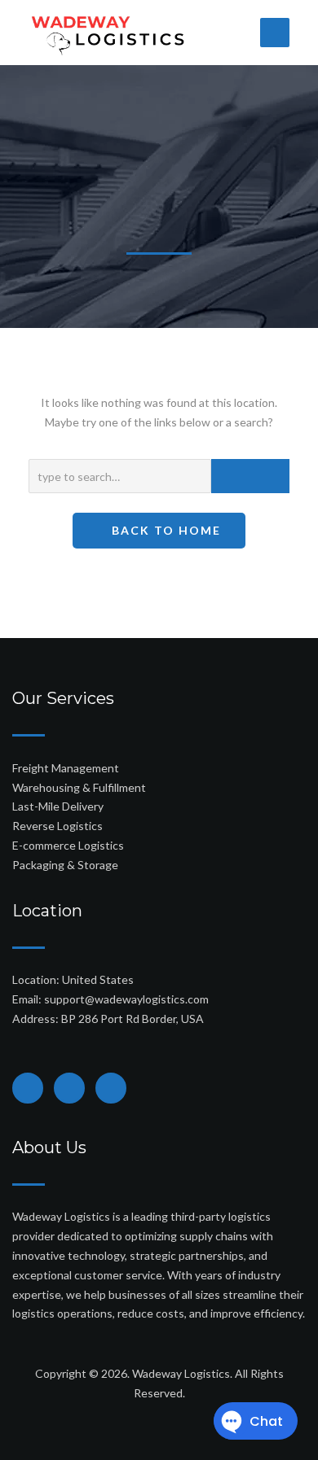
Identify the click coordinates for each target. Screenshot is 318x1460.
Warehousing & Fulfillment (79, 787)
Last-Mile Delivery (58, 806)
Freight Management (65, 768)
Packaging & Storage (65, 865)
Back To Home (164, 530)
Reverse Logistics (57, 826)
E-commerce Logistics (68, 845)
